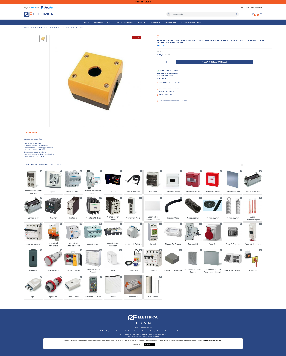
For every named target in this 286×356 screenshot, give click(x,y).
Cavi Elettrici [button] (56, 165)
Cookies (137, 331)
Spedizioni (128, 331)
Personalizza (137, 344)
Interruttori (57, 27)
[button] (214, 62)
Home (26, 27)
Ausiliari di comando (74, 27)
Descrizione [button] (31, 132)
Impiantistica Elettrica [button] (37, 165)
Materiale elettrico (41, 27)
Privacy (152, 331)
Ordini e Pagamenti (107, 331)
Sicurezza (119, 331)
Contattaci (245, 7)
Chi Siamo (258, 7)
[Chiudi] (242, 165)
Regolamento (170, 331)
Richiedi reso (181, 331)
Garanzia (145, 331)
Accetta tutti (149, 344)
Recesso (160, 331)
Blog (252, 7)
